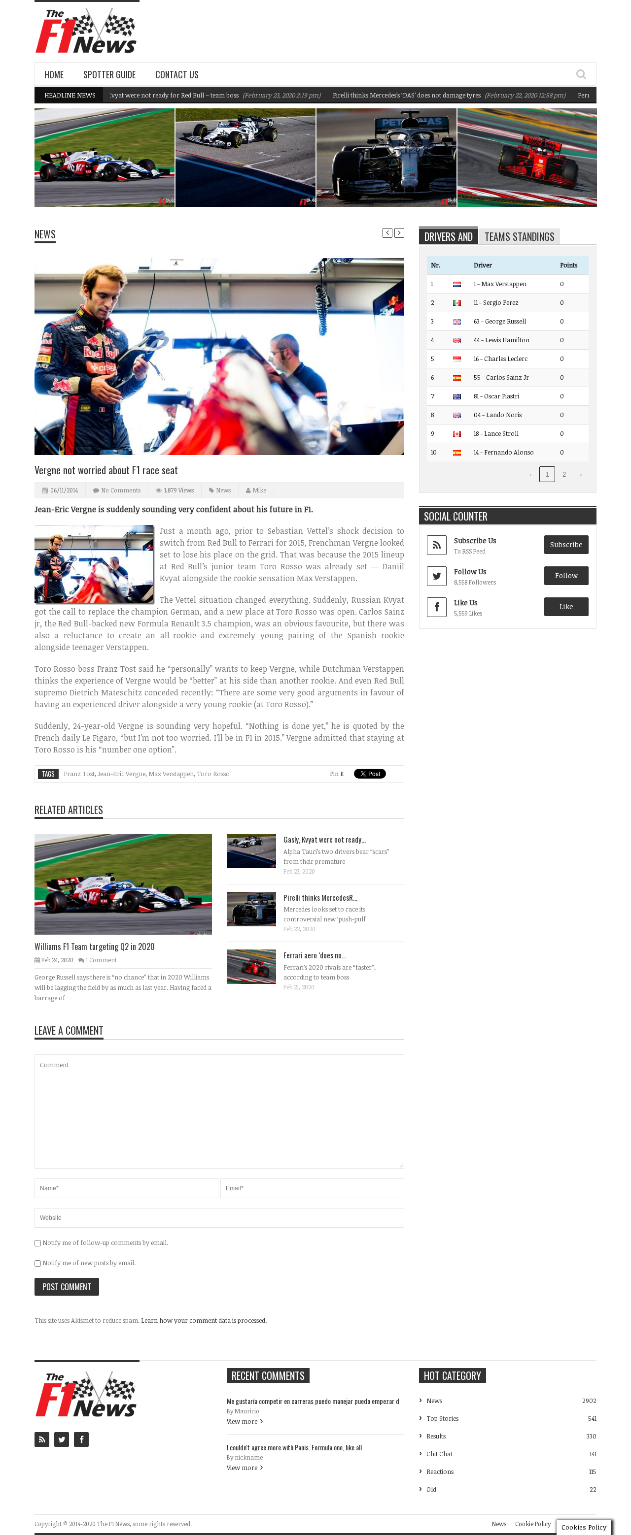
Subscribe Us (475, 540)
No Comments (121, 490)
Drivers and (448, 236)
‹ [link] (530, 474)
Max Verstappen (171, 773)
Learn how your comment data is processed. (204, 1320)
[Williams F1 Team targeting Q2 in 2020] (131, 883)
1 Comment (101, 960)
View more (242, 1421)
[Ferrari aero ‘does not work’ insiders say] (259, 966)
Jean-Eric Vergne (121, 773)
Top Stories (442, 1418)
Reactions (440, 1471)
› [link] (581, 474)
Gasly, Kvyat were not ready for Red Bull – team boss (133, 95)
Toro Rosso (213, 773)
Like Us (466, 602)
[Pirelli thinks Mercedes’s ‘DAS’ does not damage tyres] (259, 908)
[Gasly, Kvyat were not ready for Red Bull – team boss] (259, 850)
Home (54, 74)
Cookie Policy (533, 1524)
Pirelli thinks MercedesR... (320, 897)
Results (436, 1436)
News (142, 164)
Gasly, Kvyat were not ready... (324, 839)
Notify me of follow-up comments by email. (105, 1242)
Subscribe (566, 544)
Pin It (337, 773)
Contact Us (177, 74)
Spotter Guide (109, 74)
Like (566, 606)
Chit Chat (439, 1453)
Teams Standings (520, 236)
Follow (566, 575)
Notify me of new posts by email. (89, 1262)
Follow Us (470, 571)
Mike (259, 490)
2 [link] (564, 474)
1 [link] (547, 474)
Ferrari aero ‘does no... (314, 954)
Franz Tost (79, 773)
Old (431, 1489)
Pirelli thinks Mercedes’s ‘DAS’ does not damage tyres (376, 95)
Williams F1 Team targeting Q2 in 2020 (110, 181)
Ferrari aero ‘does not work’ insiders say (530, 181)
